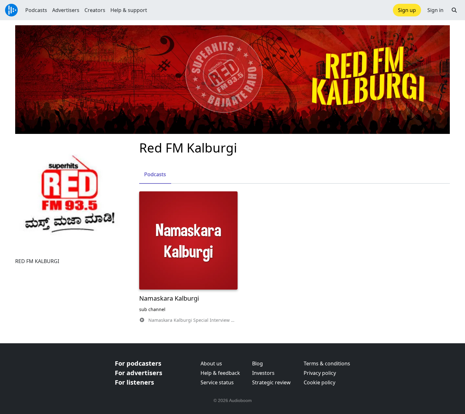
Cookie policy (319, 382)
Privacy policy (320, 372)
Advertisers (65, 10)
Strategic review (271, 382)
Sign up (407, 10)
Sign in (435, 10)
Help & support (128, 10)
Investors (263, 372)
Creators (94, 10)
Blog (257, 363)
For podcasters (138, 363)
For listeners (134, 382)
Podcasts (36, 10)
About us (211, 363)
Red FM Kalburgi (188, 147)
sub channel (152, 309)
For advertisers (138, 373)
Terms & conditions (327, 363)
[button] (454, 10)
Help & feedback (220, 372)
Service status (217, 382)
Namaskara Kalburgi (169, 298)
